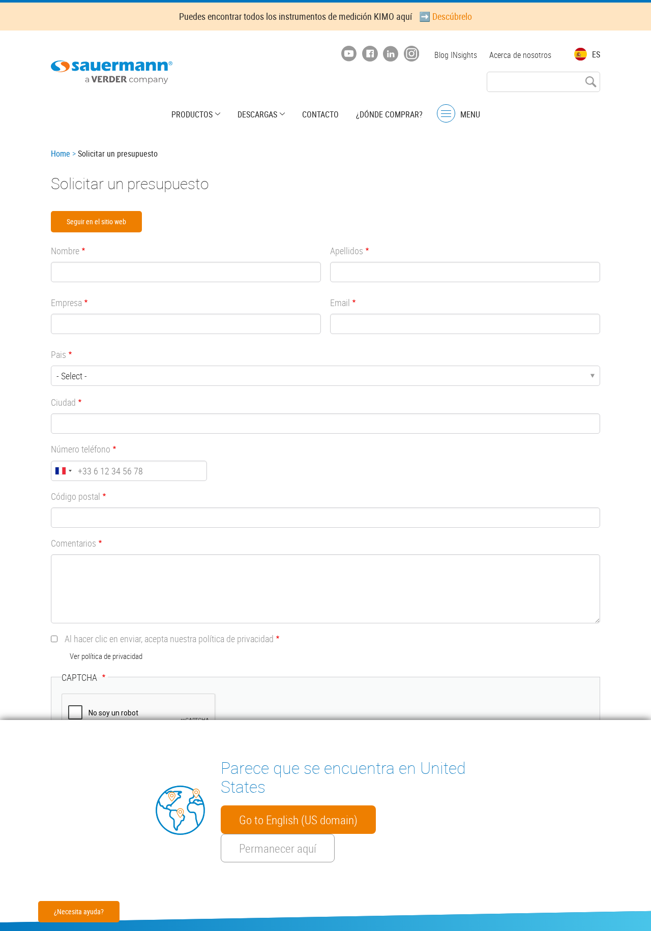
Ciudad (63, 402)
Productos (192, 114)
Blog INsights (455, 55)
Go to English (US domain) (298, 820)
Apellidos (346, 251)
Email (340, 302)
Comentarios (73, 543)
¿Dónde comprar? (389, 114)
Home (60, 153)
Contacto (320, 114)
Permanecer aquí (277, 848)
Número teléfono (80, 449)
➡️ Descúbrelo (445, 16)
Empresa (66, 302)
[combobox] (63, 470)
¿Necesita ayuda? (79, 911)
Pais (58, 354)
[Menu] (446, 113)
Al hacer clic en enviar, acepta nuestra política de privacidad (169, 639)
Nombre (65, 251)
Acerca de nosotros (520, 55)
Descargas (257, 114)
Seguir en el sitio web (96, 221)
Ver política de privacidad (106, 656)
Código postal (75, 496)
